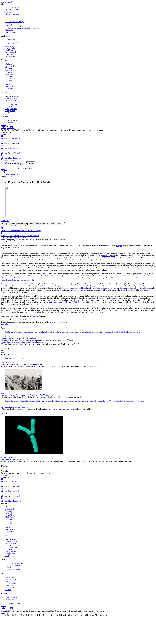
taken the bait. (29, 280)
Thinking (8, 68)
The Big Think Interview (14, 8)
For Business (6, 174)
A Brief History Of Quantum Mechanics (19, 26)
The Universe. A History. (14, 22)
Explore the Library (12, 14)
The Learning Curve (12, 102)
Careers (8, 590)
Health (7, 84)
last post (119, 246)
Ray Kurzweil (10, 52)
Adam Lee (5, 221)
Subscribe (14, 174)
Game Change (10, 32)
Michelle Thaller (11, 44)
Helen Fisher (10, 56)
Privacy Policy (10, 583)
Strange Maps (10, 111)
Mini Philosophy (11, 100)
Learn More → (6, 132)
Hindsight (9, 30)
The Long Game (11, 105)
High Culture (10, 74)
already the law (22, 266)
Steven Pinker (10, 48)
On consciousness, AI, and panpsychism (15, 407)
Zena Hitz (9, 46)
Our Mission (10, 577)
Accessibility (10, 588)
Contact (8, 581)
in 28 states (32, 266)
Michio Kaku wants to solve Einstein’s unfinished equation (22, 342)
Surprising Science (7, 457)
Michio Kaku (10, 40)
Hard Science (10, 87)
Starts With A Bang (12, 98)
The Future (9, 80)
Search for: (5, 160)
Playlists (8, 12)
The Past (8, 76)
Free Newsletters (11, 121)
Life (6, 82)
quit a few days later (108, 256)
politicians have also (16, 280)
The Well (8, 107)
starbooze (14, 316)
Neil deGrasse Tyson (13, 42)
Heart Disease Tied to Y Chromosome (14, 459)
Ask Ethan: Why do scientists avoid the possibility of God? (22, 364)
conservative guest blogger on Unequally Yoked (61, 302)
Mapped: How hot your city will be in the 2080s (18, 338)
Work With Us (10, 579)
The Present (9, 78)
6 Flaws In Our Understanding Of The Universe (22, 28)
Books (3, 393)
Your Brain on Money (13, 10)
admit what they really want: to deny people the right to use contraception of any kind (104, 278)
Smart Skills (9, 72)
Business (8, 64)
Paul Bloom (9, 50)
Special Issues (10, 89)
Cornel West (9, 54)
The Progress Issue (12, 24)
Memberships (10, 123)
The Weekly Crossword (14, 603)
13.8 (7, 113)
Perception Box (11, 109)
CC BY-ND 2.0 (35, 316)
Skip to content (6, 2)
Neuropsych (9, 66)
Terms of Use (10, 586)
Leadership (9, 70)
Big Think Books (11, 96)
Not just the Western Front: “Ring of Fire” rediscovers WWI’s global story (27, 395)
